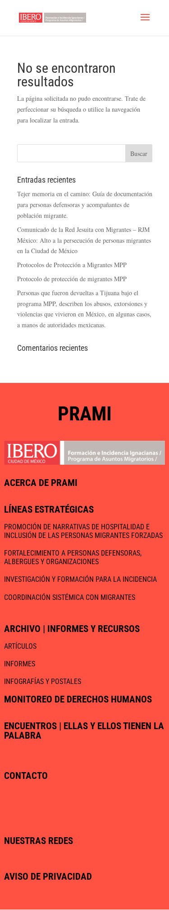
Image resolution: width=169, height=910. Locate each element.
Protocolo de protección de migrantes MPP (72, 278)
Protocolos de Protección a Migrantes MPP (72, 264)
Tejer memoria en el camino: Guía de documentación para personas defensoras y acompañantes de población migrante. (84, 204)
